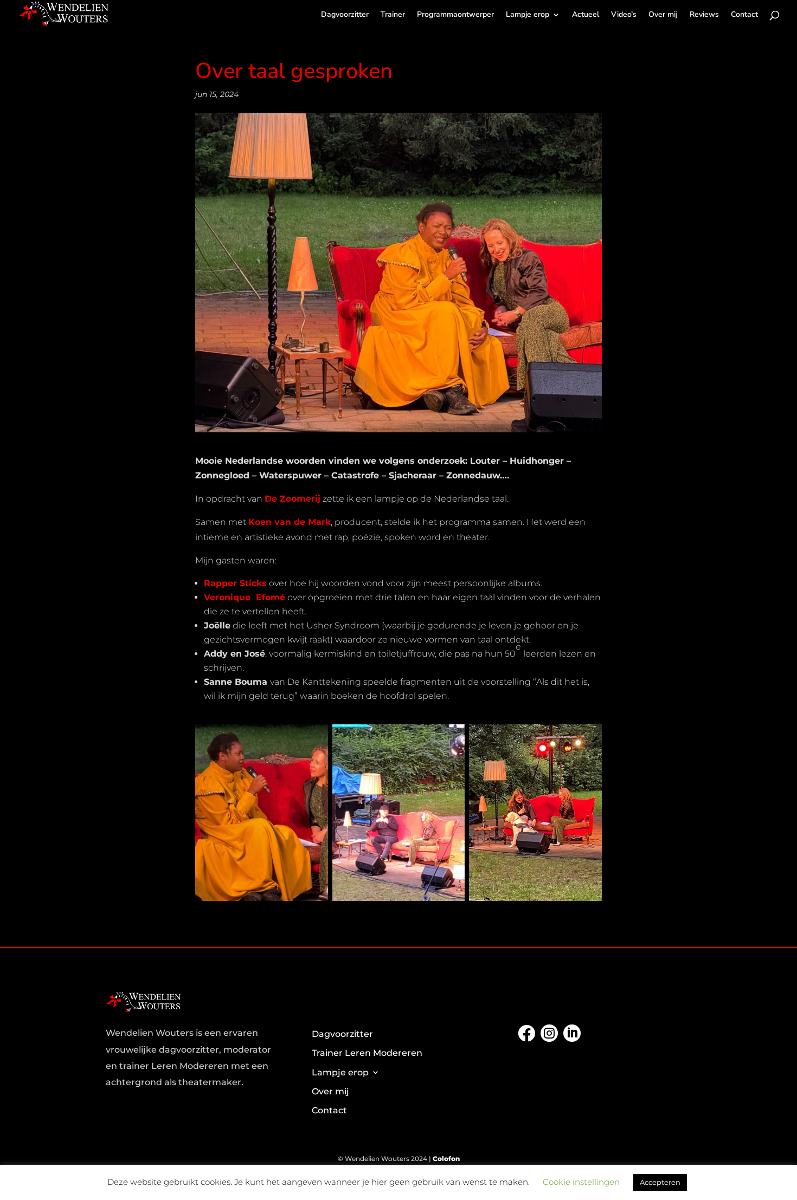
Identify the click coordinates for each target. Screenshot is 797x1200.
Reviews (704, 15)
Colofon (446, 1158)
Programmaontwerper (455, 15)
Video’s (624, 15)
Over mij (663, 15)
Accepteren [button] (660, 1182)
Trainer (393, 15)
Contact (744, 15)
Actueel (585, 15)
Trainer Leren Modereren (367, 1053)
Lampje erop (527, 15)
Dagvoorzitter (345, 15)
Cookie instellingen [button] (581, 1182)
